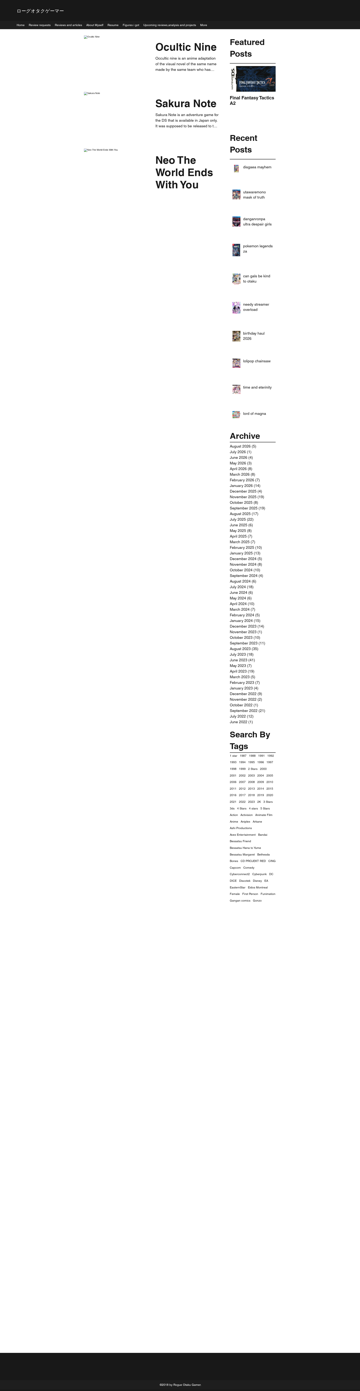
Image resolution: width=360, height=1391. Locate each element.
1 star (233, 755)
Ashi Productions (241, 828)
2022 (242, 801)
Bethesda (263, 854)
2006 (233, 782)
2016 (233, 795)
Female (235, 894)
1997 (269, 762)
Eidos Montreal (258, 887)
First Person (250, 894)
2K (259, 801)
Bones (234, 861)
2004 (260, 775)
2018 (251, 795)
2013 (251, 788)
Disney (257, 880)
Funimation (268, 894)
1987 (243, 755)
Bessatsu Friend (240, 841)
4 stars (253, 808)
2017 (242, 795)
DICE (233, 880)
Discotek (244, 880)
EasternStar (237, 887)
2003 (251, 775)
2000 (263, 769)
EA (266, 880)
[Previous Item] (236, 79)
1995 (251, 762)
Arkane (257, 821)
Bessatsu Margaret (242, 854)
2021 (233, 801)
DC (271, 874)
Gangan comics (240, 900)
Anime (234, 821)
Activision (246, 815)
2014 (260, 788)
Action (234, 815)
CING (272, 861)
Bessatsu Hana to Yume (245, 847)
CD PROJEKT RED (253, 861)
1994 (242, 762)
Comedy (248, 867)
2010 (269, 782)
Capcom (235, 867)
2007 (242, 782)
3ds (232, 808)
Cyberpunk (259, 874)
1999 (242, 769)
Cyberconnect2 (240, 874)
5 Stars (265, 808)
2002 (242, 775)
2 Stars (253, 769)
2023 (251, 801)
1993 (233, 762)
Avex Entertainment (243, 834)
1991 (261, 755)
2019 (260, 795)
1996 (260, 762)
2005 (269, 775)
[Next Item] (269, 79)
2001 (233, 775)
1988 (252, 755)
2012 (242, 788)
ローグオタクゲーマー (40, 11)
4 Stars (241, 808)
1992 (270, 755)
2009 (260, 782)
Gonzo (257, 900)
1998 (233, 769)
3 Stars (268, 801)
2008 (251, 782)
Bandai (262, 834)
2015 (269, 788)
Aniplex (245, 821)
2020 (269, 795)
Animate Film (263, 815)
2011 (233, 788)
